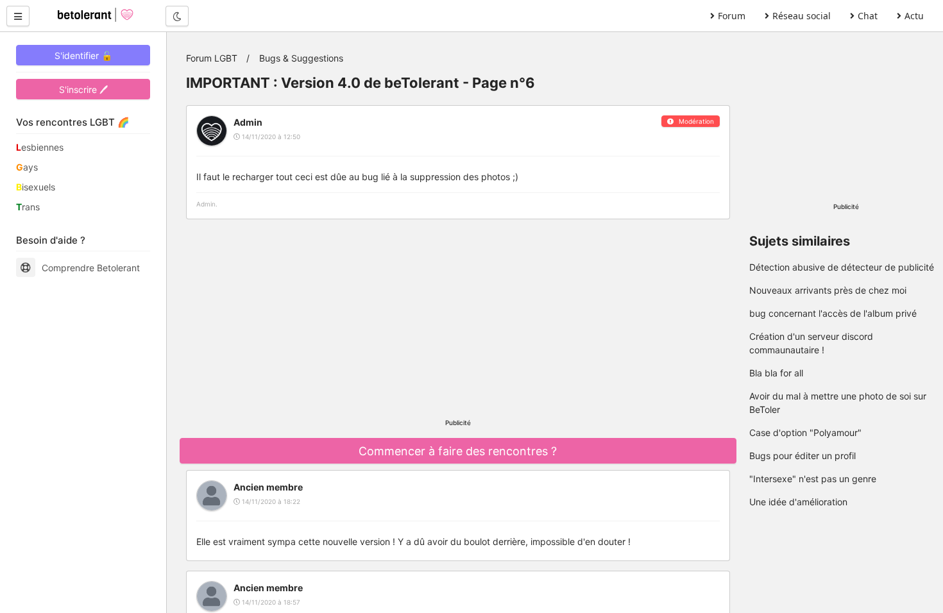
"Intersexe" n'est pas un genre (812, 478)
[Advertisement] (458, 318)
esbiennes (40, 147)
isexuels (35, 186)
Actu (914, 16)
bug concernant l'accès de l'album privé (833, 313)
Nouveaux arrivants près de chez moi (827, 290)
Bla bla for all (776, 372)
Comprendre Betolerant (91, 267)
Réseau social (801, 16)
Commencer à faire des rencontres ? (458, 451)
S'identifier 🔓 (83, 55)
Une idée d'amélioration (798, 501)
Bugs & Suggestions (301, 58)
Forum (731, 16)
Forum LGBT (211, 58)
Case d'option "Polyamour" (805, 432)
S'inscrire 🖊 (83, 89)
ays (27, 167)
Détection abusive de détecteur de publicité (841, 267)
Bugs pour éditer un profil (802, 455)
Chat (868, 16)
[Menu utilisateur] (18, 16)
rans (28, 206)
